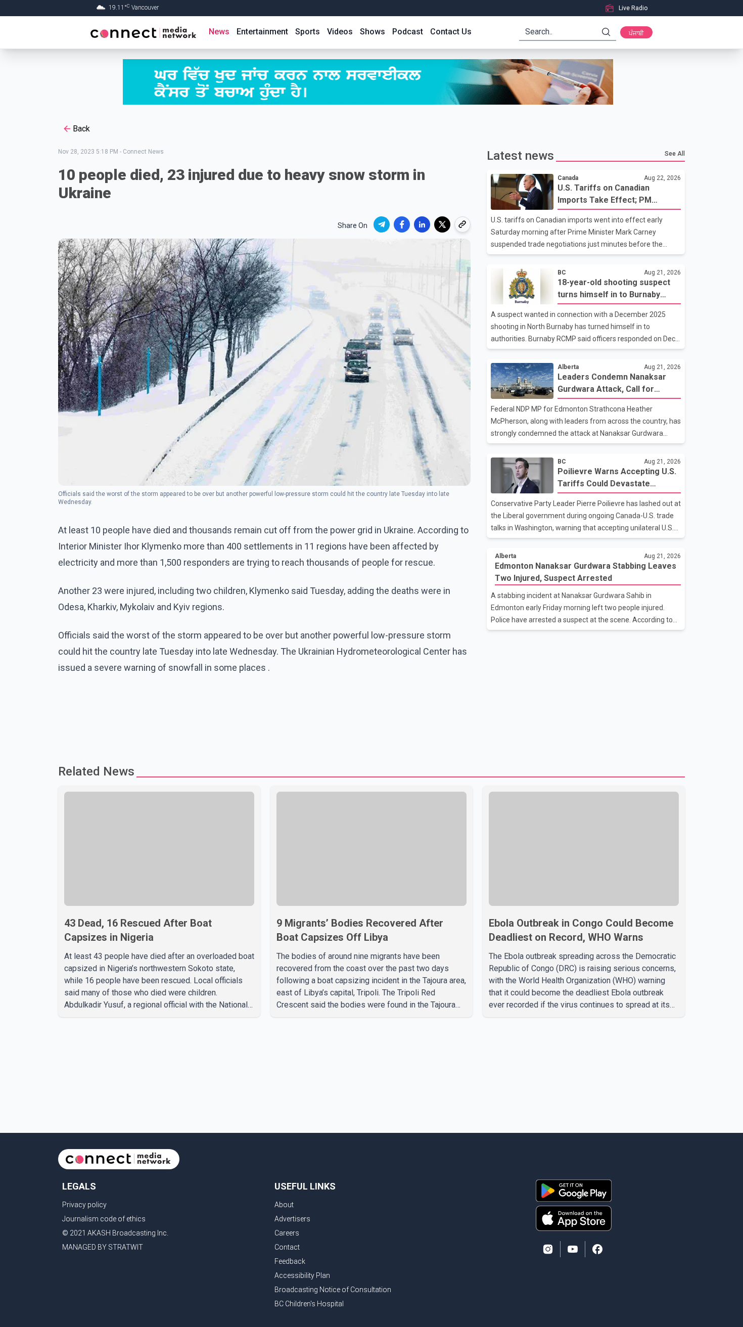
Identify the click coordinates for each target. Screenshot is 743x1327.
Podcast (407, 31)
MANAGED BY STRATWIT (102, 1247)
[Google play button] (574, 1190)
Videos (340, 31)
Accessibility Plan (302, 1275)
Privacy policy (84, 1205)
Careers (286, 1233)
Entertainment (262, 31)
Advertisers (292, 1219)
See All (675, 153)
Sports (307, 31)
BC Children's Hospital (309, 1304)
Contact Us (451, 31)
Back (81, 128)
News (219, 31)
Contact (287, 1247)
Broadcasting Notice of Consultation (332, 1290)
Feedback (289, 1261)
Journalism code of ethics (104, 1219)
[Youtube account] (573, 1249)
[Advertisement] (368, 721)
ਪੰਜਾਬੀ (636, 33)
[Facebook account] (597, 1249)
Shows (372, 31)
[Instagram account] (548, 1249)
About (284, 1205)
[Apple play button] (574, 1218)
